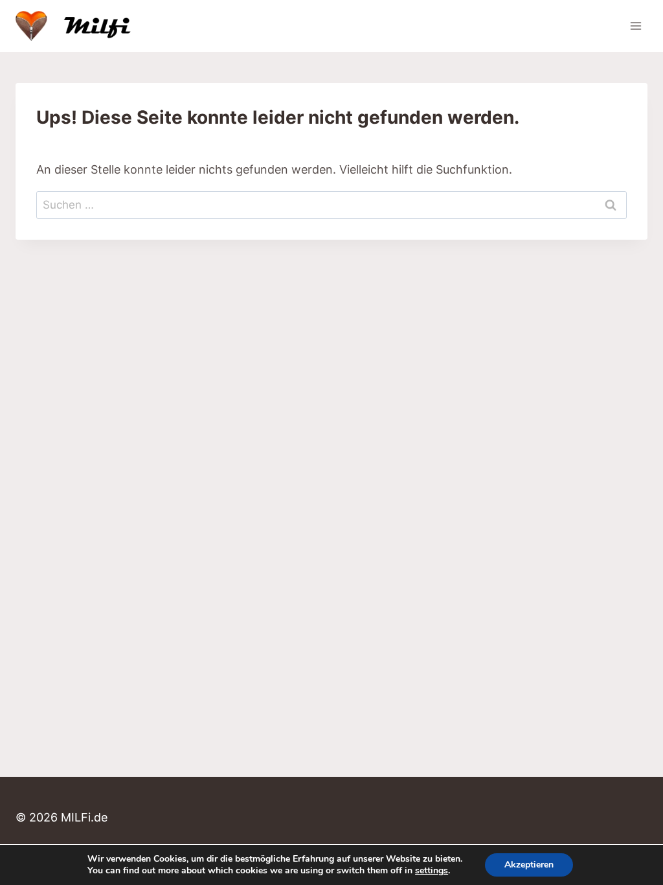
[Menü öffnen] (635, 26)
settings (431, 871)
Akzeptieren (529, 864)
